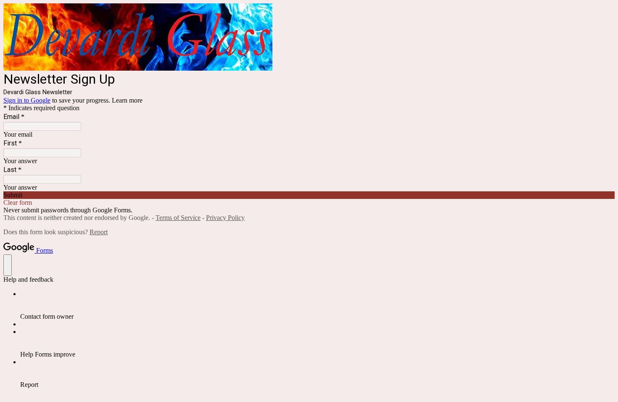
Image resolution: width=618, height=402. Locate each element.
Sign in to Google (26, 100)
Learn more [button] (127, 100)
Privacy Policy (225, 217)
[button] (309, 195)
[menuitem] (317, 305)
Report (99, 231)
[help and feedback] (7, 265)
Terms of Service (178, 217)
